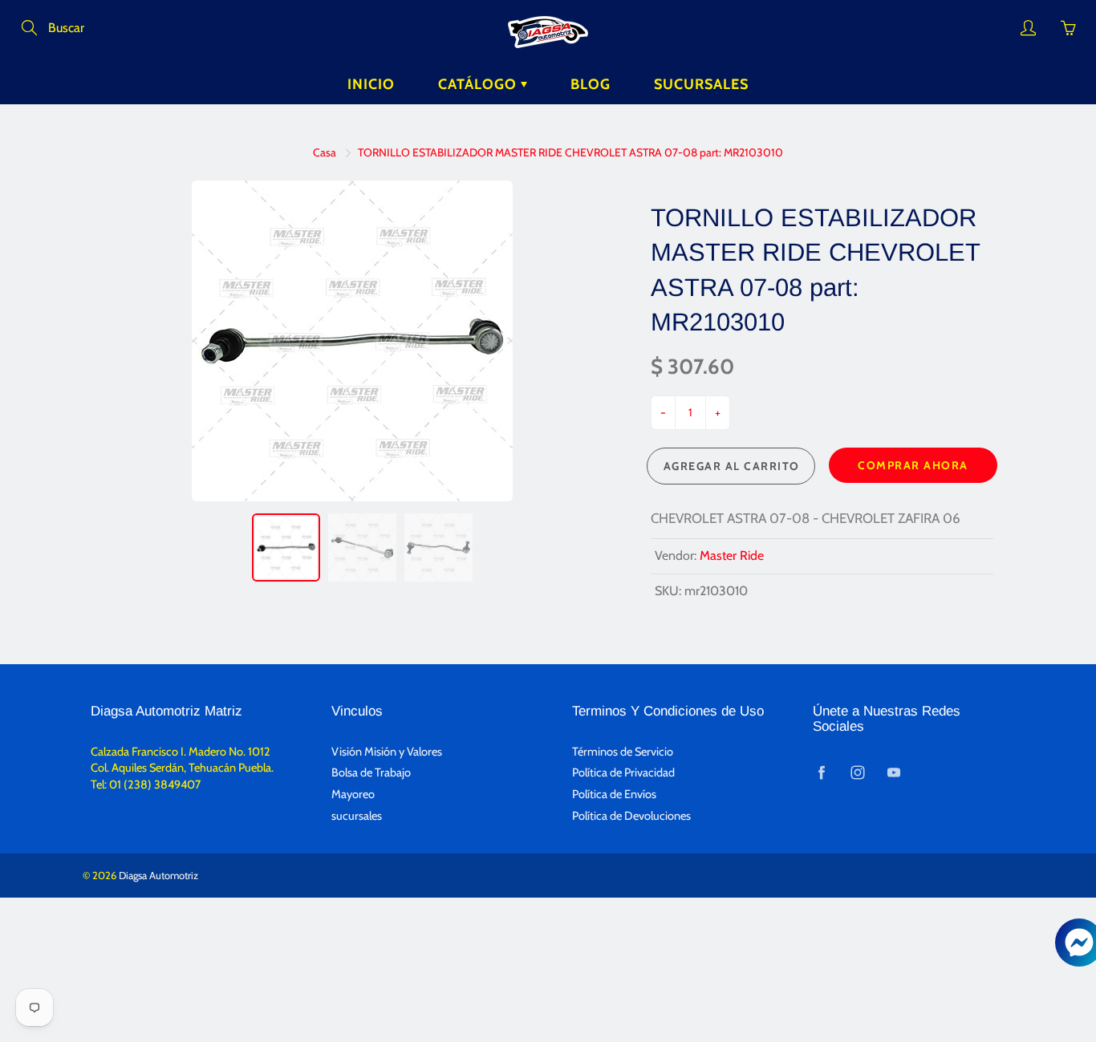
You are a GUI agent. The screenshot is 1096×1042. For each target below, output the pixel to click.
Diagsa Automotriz (158, 875)
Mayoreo (353, 794)
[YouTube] (893, 772)
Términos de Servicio (622, 751)
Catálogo (479, 84)
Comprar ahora (913, 465)
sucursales (356, 816)
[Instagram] (857, 772)
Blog (590, 84)
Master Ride (732, 555)
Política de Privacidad (623, 772)
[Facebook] (821, 772)
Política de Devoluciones (631, 816)
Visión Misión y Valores (386, 751)
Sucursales (701, 84)
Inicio (371, 84)
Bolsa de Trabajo (371, 772)
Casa (324, 152)
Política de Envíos (614, 794)
